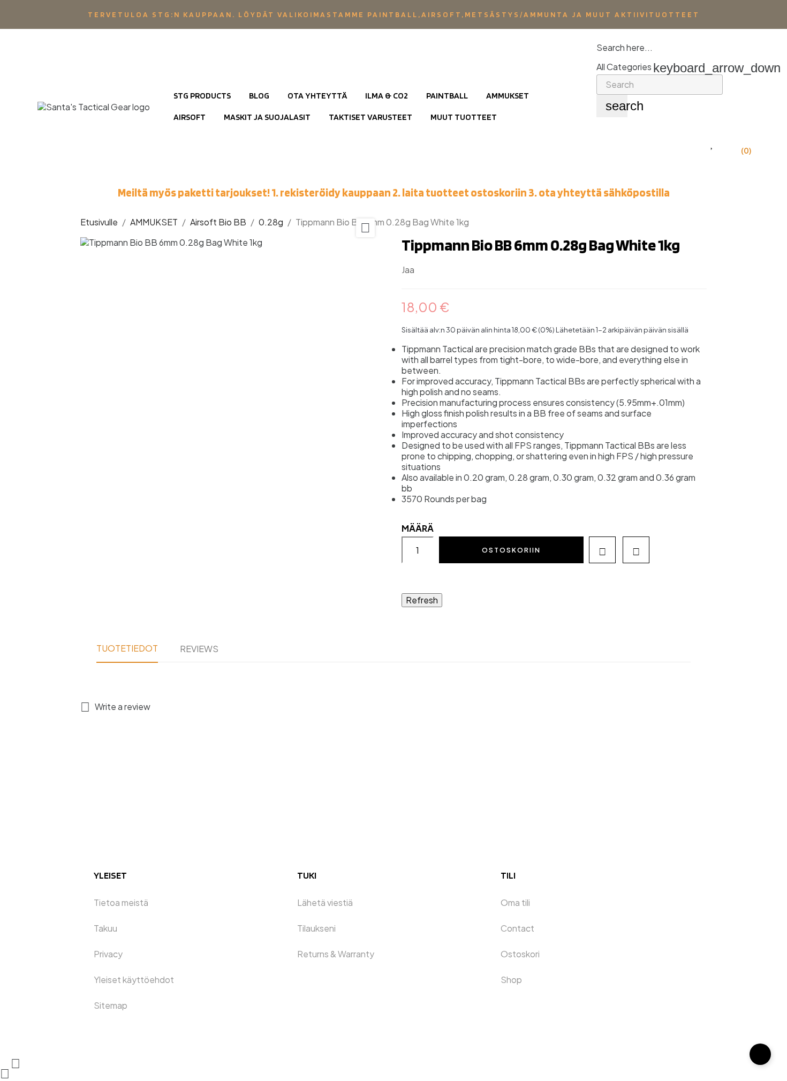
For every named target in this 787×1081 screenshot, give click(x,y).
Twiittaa (443, 270)
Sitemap (110, 1005)
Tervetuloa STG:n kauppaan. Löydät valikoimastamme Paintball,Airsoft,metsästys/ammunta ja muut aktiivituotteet (394, 14)
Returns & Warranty (335, 953)
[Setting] (690, 143)
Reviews (199, 648)
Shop (511, 979)
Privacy (108, 953)
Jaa (427, 270)
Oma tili (515, 902)
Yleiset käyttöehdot (134, 979)
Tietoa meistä (121, 902)
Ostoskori (520, 953)
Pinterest (459, 270)
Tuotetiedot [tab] (127, 648)
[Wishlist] (712, 143)
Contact (517, 928)
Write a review (115, 706)
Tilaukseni (316, 928)
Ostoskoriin (511, 550)
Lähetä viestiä (325, 902)
